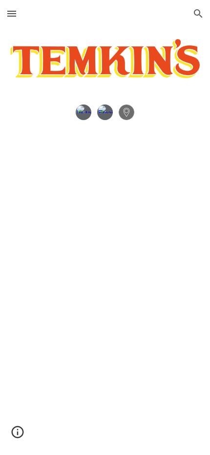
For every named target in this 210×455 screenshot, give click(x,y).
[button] (11, 13)
